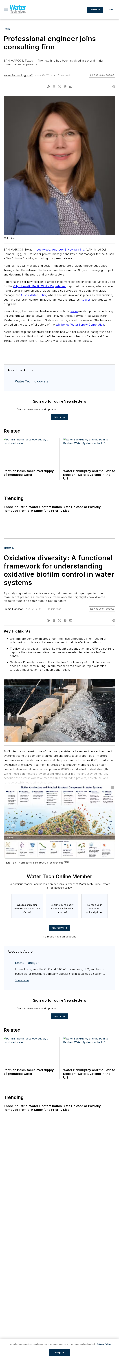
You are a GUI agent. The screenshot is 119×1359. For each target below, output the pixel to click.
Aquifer (85, 299)
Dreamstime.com (102, 682)
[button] (6, 9)
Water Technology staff (18, 75)
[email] (70, 86)
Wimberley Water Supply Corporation (80, 324)
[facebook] (48, 86)
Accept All (59, 1352)
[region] (59, 1349)
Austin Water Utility (33, 295)
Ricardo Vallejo (87, 682)
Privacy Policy (104, 1344)
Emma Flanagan (13, 609)
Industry (9, 548)
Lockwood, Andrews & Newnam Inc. (61, 249)
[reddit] (65, 86)
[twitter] (59, 86)
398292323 (71, 682)
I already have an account (59, 936)
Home (7, 29)
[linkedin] (53, 86)
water (74, 311)
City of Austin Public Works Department (39, 286)
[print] (113, 86)
